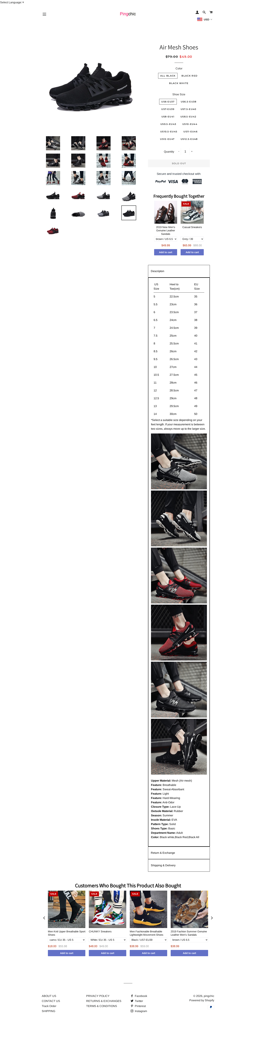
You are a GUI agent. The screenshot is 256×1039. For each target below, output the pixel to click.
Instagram (140, 1011)
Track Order (49, 1006)
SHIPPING (48, 1011)
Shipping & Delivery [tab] (163, 865)
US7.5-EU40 (188, 109)
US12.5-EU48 (189, 139)
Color (179, 68)
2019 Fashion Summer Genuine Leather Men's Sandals (189, 933)
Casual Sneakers (192, 227)
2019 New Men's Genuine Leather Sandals (165, 230)
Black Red (189, 75)
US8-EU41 (167, 116)
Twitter (138, 1001)
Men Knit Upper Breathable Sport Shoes (66, 933)
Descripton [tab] (157, 271)
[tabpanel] (179, 562)
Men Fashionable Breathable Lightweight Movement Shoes (146, 933)
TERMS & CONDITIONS (101, 1006)
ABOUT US (49, 995)
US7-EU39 (167, 109)
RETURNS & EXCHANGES (103, 1001)
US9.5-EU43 (168, 124)
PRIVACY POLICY (98, 995)
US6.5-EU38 (188, 101)
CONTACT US (51, 1001)
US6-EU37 (167, 101)
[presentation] (44, 918)
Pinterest (140, 1006)
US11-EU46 (190, 131)
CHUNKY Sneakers (100, 931)
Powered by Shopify (201, 1000)
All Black (168, 75)
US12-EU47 (167, 139)
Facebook (140, 995)
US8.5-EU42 (188, 116)
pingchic (209, 995)
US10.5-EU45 (168, 131)
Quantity (169, 151)
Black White (178, 83)
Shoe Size (178, 94)
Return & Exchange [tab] (163, 852)
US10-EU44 (189, 124)
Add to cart (165, 252)
